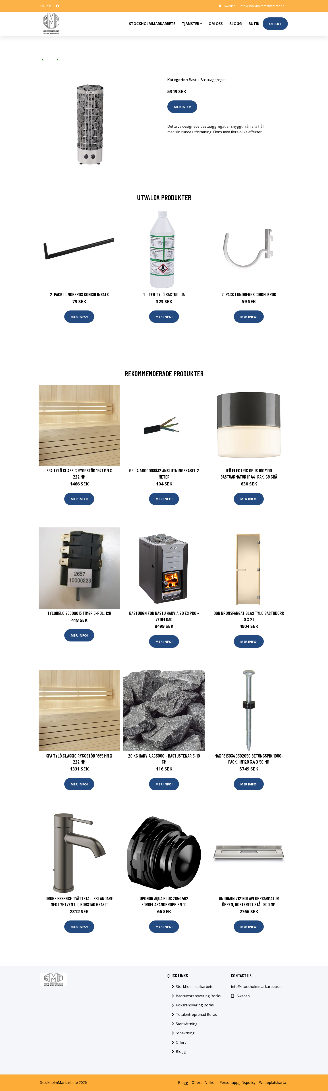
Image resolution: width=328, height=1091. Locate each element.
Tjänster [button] (190, 23)
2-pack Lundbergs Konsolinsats (79, 294)
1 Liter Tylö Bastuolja (164, 294)
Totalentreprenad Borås (196, 1014)
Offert (275, 23)
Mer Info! (182, 106)
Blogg (235, 23)
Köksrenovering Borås (195, 1005)
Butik (254, 23)
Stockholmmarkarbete (152, 23)
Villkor (210, 1082)
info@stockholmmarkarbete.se (262, 6)
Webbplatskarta (272, 1082)
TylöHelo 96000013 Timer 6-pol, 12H (79, 613)
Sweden (229, 6)
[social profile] (57, 6)
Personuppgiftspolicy (237, 1082)
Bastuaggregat (73, 59)
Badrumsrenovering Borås (198, 995)
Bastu (50, 59)
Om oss (216, 23)
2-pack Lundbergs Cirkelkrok (249, 294)
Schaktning (185, 1033)
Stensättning (186, 1023)
